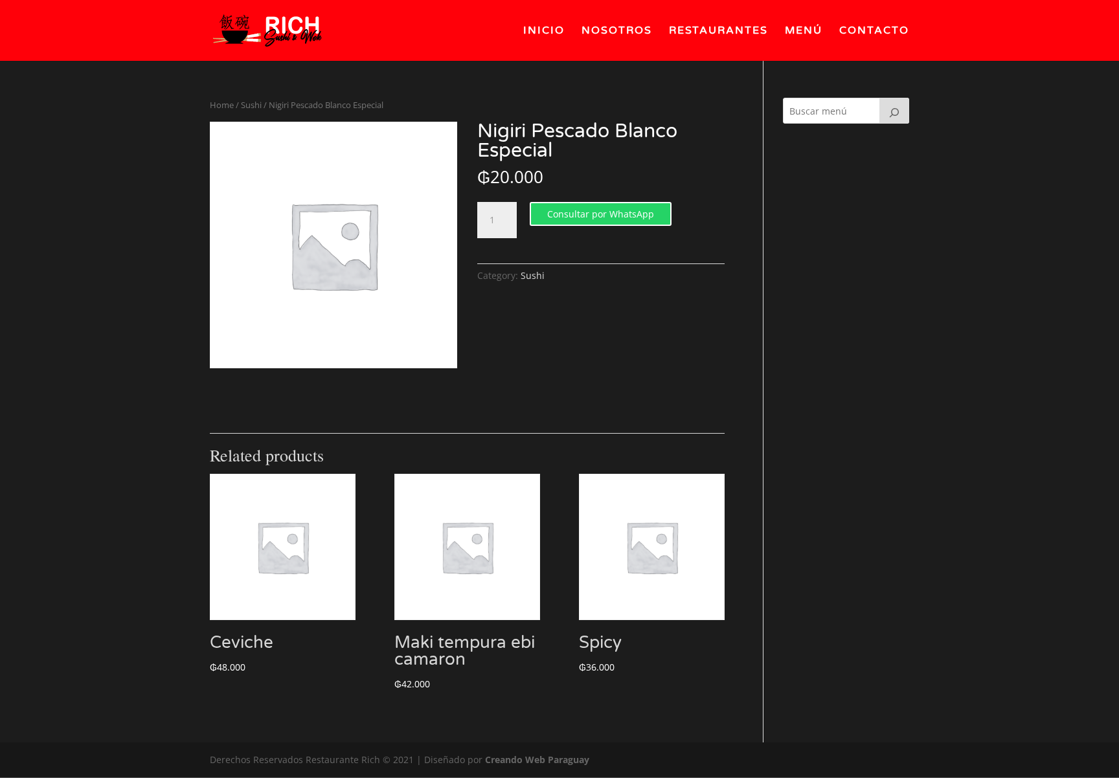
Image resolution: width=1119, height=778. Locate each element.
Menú (803, 31)
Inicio (544, 31)
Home (222, 105)
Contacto (874, 31)
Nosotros (617, 31)
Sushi (251, 105)
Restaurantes (718, 31)
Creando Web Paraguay (537, 759)
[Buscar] (894, 111)
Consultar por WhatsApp (600, 214)
